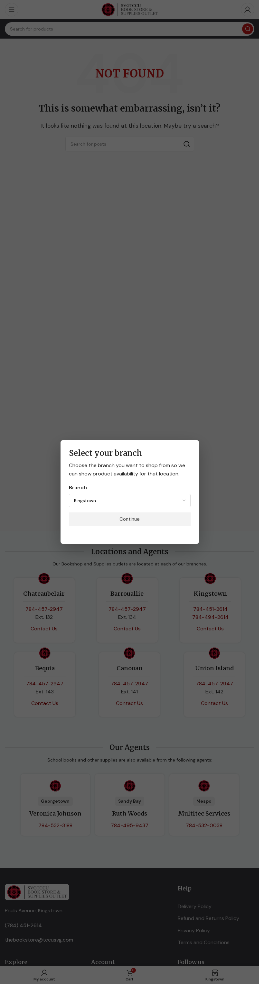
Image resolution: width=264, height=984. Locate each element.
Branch (78, 487)
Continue (129, 519)
